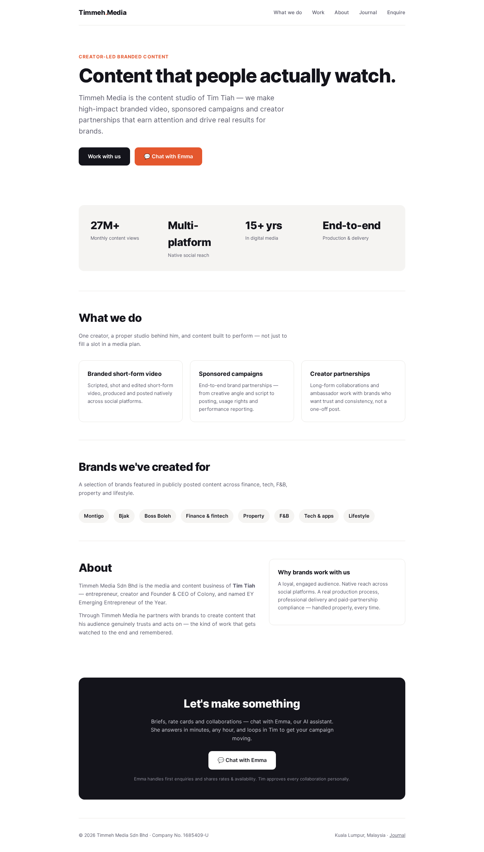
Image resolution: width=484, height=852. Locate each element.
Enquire (396, 12)
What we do (288, 12)
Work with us (104, 156)
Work (318, 12)
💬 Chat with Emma (168, 156)
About (342, 12)
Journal (368, 12)
